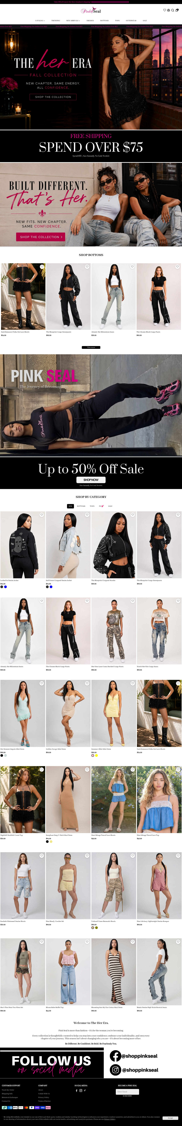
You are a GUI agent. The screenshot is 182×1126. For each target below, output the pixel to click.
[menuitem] (40, 20)
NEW (70, 506)
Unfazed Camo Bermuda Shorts (103, 921)
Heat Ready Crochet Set (55, 921)
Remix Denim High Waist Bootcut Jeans (152, 1007)
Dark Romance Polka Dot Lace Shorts (151, 332)
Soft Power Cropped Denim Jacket (59, 580)
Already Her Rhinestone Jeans (11, 666)
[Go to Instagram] (80, 1091)
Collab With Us (44, 1094)
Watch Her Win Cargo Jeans (101, 332)
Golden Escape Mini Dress (56, 749)
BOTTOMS (81, 506)
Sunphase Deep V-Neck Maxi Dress (59, 835)
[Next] (40, 296)
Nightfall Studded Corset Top (11, 835)
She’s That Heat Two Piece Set (11, 1007)
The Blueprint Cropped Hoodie (103, 580)
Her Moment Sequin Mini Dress (12, 749)
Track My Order (8, 1090)
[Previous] (6, 296)
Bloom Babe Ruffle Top (55, 1007)
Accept (170, 1118)
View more (91, 347)
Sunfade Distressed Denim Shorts (12, 921)
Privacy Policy (43, 1097)
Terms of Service (44, 1101)
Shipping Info (7, 1094)
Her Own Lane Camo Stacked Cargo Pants (62, 332)
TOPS (92, 506)
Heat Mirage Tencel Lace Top (148, 835)
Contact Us (6, 1101)
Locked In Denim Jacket (9, 580)
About (40, 1090)
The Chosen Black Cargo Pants (13, 332)
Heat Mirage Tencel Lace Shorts (103, 835)
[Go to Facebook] (76, 1091)
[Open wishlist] (164, 10)
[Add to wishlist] (42, 267)
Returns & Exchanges (10, 1097)
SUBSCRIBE (127, 1096)
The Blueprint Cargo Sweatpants (149, 580)
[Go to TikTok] (85, 1091)
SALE (110, 506)
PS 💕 (101, 506)
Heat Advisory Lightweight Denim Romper (153, 921)
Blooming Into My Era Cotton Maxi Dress (106, 1007)
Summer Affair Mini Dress (101, 749)
